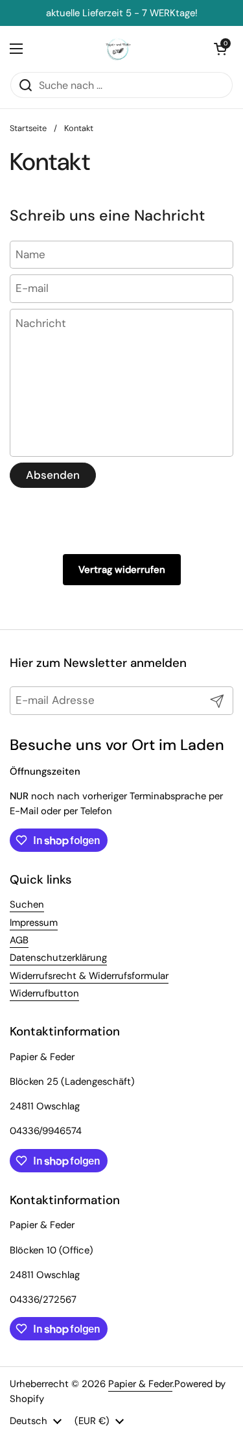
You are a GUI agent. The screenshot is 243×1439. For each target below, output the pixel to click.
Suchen (27, 904)
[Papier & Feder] (118, 49)
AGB (19, 940)
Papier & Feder (140, 1383)
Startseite (28, 128)
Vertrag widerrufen (121, 569)
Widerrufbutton (44, 993)
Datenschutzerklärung (58, 957)
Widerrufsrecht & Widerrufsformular (89, 975)
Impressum (34, 922)
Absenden (53, 475)
